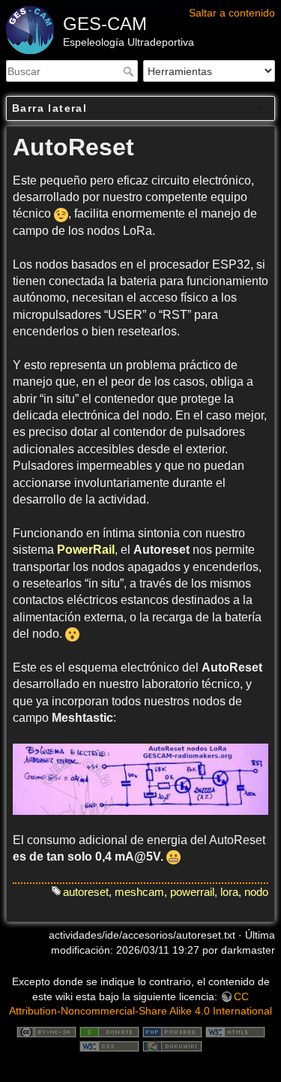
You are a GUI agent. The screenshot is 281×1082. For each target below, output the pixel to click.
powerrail (192, 891)
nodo (256, 891)
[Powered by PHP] (172, 1031)
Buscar (130, 71)
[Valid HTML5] (235, 1031)
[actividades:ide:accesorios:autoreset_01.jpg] (140, 779)
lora (229, 891)
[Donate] (109, 1031)
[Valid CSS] (109, 1045)
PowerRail (86, 549)
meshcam (139, 891)
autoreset (86, 891)
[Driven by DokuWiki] (172, 1045)
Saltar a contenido (232, 13)
